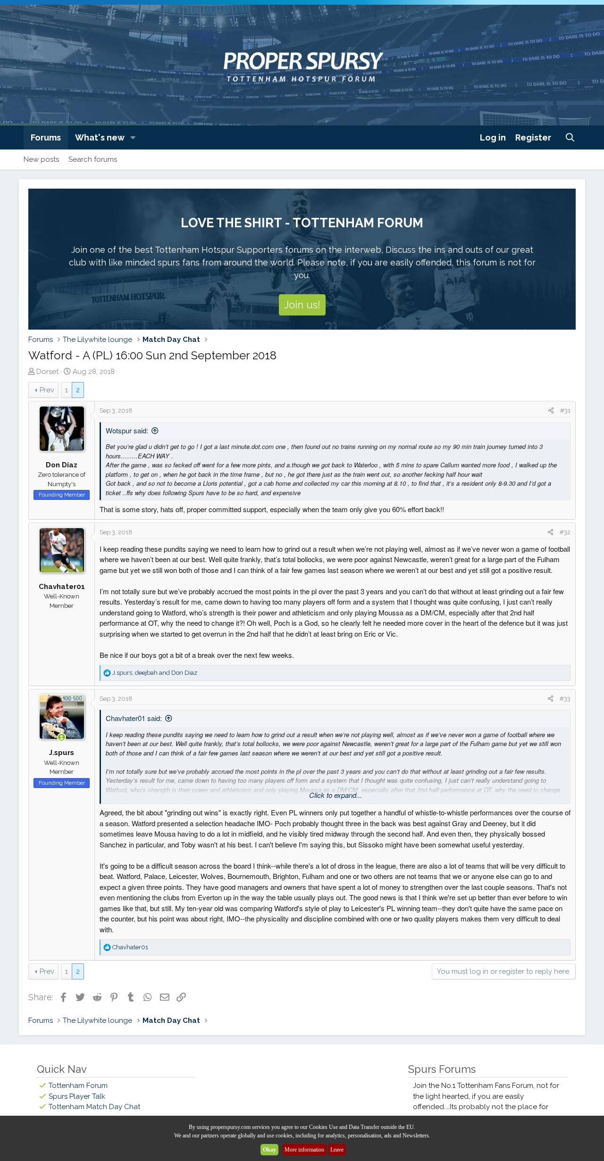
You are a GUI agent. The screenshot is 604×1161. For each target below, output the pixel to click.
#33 (565, 698)
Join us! (302, 305)
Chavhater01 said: (134, 718)
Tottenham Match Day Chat (94, 1107)
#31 (565, 410)
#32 (565, 532)
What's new (100, 137)
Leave (337, 1149)
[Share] (551, 411)
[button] (133, 137)
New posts (41, 159)
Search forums (92, 159)
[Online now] (61, 737)
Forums (46, 137)
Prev (47, 390)
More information (304, 1149)
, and (154, 672)
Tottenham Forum (78, 1085)
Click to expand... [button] (335, 795)
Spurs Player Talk (77, 1096)
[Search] (570, 137)
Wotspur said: (127, 430)
